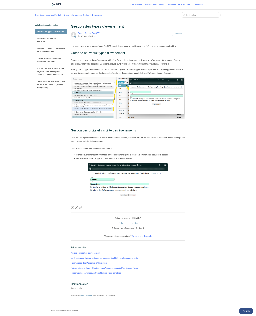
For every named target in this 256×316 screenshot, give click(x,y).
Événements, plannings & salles (76, 15)
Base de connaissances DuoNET (48, 15)
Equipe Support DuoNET (88, 33)
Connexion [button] (198, 5)
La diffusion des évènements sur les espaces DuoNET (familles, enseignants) (51, 84)
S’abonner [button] (178, 34)
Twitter (76, 207)
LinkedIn (80, 207)
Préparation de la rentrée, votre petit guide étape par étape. (96, 273)
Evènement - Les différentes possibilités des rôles (49, 60)
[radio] (121, 223)
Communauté (136, 5)
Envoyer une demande (154, 5)
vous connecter (86, 295)
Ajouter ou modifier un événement (46, 40)
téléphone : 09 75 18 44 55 (179, 5)
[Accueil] (56, 6)
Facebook (72, 207)
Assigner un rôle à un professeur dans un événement (51, 50)
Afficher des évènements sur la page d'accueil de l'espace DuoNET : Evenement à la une (50, 71)
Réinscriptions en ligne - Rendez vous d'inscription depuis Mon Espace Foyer (104, 268)
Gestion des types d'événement (50, 31)
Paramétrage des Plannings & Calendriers (89, 263)
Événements (97, 15)
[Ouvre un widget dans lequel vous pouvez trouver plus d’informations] (246, 311)
